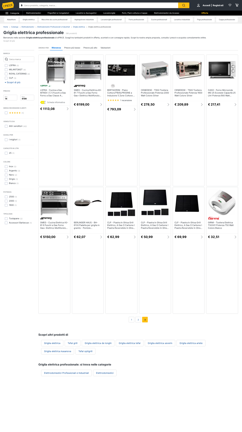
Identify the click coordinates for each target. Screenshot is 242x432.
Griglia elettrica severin (160, 343)
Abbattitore (11, 19)
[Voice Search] (22, 5)
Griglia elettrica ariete (191, 343)
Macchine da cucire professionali (55, 19)
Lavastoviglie (109, 13)
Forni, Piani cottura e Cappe (134, 13)
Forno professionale (136, 19)
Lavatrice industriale (182, 19)
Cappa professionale (227, 19)
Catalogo (14, 27)
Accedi (206, 5)
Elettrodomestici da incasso (166, 13)
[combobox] (98, 5)
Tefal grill (72, 343)
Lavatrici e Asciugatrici (86, 13)
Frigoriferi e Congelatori (58, 13)
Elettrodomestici (33, 13)
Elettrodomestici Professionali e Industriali (53, 27)
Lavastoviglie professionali (111, 19)
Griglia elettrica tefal (129, 343)
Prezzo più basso (72, 47)
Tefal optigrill (85, 351)
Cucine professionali (159, 19)
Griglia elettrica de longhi (98, 343)
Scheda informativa (56, 102)
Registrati (218, 5)
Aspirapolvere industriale (84, 19)
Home (5, 27)
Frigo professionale (204, 19)
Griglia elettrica (29, 19)
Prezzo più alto (90, 47)
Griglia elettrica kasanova (57, 351)
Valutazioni (105, 47)
